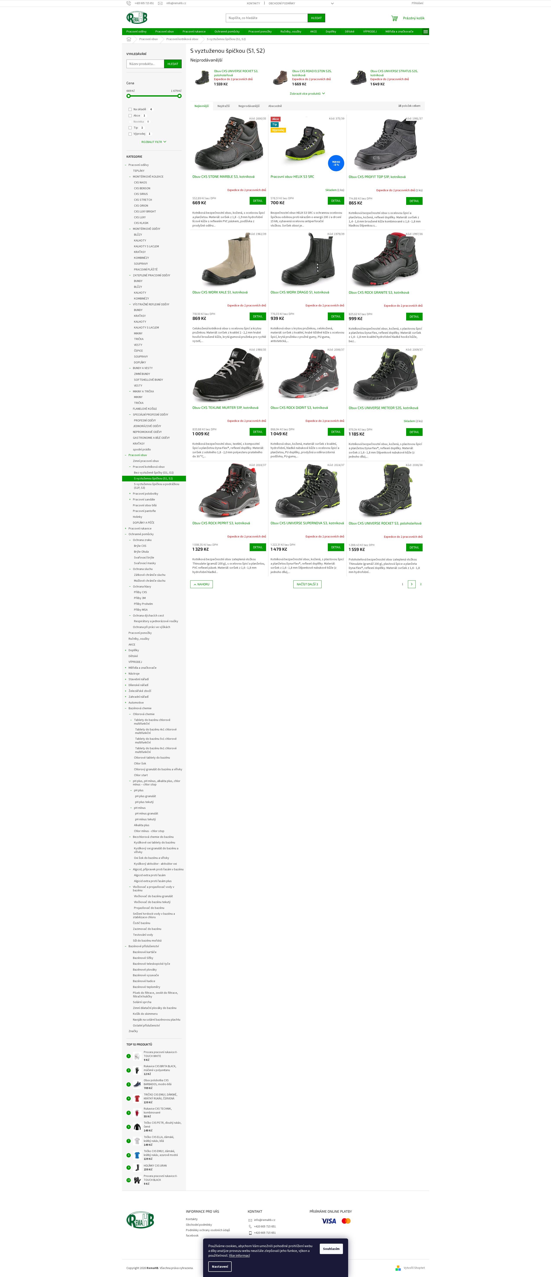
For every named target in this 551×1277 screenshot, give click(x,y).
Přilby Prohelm (143, 604)
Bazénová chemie (140, 708)
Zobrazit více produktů (305, 93)
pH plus (139, 790)
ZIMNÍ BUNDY (142, 374)
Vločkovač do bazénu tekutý (152, 902)
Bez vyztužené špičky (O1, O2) (154, 473)
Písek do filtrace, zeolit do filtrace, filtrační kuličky (155, 995)
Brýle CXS (140, 546)
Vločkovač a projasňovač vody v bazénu (153, 889)
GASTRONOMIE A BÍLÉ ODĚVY (151, 438)
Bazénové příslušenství (144, 946)
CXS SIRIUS (141, 194)
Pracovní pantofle (144, 511)
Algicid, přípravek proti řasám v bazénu (158, 869)
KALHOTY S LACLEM (146, 246)
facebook (192, 1235)
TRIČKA (139, 339)
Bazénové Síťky (143, 958)
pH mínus (140, 808)
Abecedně (275, 106)
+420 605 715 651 (265, 1226)
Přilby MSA (141, 610)
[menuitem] (136, 31)
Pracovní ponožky (140, 633)
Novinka (141, 122)
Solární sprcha (142, 1002)
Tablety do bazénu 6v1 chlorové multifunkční (156, 750)
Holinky (137, 517)
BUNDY (138, 281)
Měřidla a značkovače (143, 668)
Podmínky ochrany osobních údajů (208, 1230)
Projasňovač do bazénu (149, 908)
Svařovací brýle (144, 557)
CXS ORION (141, 206)
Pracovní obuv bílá (145, 505)
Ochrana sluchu (143, 569)
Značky (133, 1031)
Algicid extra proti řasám (150, 875)
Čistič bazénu (141, 923)
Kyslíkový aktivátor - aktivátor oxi (155, 864)
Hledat (316, 18)
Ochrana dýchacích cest (148, 615)
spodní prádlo (142, 449)
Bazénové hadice (144, 981)
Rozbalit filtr (152, 142)
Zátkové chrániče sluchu (149, 575)
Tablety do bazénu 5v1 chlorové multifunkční (156, 741)
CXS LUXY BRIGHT (145, 211)
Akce (139, 115)
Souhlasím (331, 1248)
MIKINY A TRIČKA (143, 391)
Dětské (133, 656)
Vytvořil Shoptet (414, 1268)
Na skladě (143, 109)
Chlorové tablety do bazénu (152, 758)
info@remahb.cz (264, 1220)
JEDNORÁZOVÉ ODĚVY (147, 426)
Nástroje (134, 674)
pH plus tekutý (144, 802)
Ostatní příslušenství (146, 1025)
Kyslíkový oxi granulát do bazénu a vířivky (156, 850)
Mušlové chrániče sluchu (149, 581)
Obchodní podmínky (282, 3)
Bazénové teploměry (146, 987)
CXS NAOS (140, 182)
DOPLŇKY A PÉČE (143, 523)
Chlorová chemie (144, 714)
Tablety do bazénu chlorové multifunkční (152, 722)
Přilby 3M (140, 598)
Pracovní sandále (144, 499)
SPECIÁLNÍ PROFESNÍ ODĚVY (150, 415)
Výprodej (142, 134)
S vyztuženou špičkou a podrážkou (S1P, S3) (156, 486)
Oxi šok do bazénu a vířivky (151, 858)
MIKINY (138, 333)
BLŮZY (138, 235)
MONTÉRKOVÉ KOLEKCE (148, 177)
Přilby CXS (140, 592)
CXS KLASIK (141, 223)
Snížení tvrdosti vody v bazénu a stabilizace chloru (154, 916)
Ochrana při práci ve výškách (151, 627)
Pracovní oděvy (139, 165)
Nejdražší (224, 106)
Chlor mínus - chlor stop (149, 831)
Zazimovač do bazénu (147, 929)
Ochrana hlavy (142, 586)
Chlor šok (140, 763)
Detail (258, 200)
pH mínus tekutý (145, 819)
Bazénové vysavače (146, 975)
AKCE (132, 645)
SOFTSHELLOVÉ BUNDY (148, 380)
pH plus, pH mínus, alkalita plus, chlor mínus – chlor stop (156, 783)
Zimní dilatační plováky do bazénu (154, 1008)
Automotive (136, 703)
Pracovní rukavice (140, 528)
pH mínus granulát (146, 813)
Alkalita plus (141, 825)
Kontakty (253, 3)
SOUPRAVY (141, 264)
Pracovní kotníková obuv (149, 467)
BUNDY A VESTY (143, 368)
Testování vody (143, 935)
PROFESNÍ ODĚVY (145, 420)
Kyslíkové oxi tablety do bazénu (154, 842)
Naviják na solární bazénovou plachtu (156, 1020)
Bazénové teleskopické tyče (151, 964)
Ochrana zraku (142, 540)
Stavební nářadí (139, 679)
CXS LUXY (140, 217)
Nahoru (203, 584)
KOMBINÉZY (141, 258)
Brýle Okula (141, 552)
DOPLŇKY (140, 362)
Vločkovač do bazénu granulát (153, 896)
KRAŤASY (140, 252)
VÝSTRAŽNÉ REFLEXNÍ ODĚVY (151, 304)
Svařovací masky (145, 563)
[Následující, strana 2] (412, 584)
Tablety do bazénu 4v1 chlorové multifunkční (156, 731)
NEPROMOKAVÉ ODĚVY (147, 432)
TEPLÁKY (138, 171)
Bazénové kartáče (145, 952)
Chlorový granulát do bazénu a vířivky (158, 769)
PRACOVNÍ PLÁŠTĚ (146, 269)
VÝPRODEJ (135, 662)
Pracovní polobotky (145, 494)
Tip (138, 128)
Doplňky (134, 650)
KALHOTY (140, 240)
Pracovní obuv (138, 455)
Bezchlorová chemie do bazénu (153, 837)
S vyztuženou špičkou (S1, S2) (153, 478)
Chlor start (141, 775)
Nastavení (220, 1266)
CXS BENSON (142, 188)
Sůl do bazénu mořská (147, 941)
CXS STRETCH (143, 200)
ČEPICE (138, 351)
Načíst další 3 (307, 584)
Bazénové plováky (145, 970)
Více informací (239, 1255)
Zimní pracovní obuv (146, 461)
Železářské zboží (140, 691)
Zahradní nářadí (139, 697)
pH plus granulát (145, 796)
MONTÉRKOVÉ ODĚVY (146, 229)
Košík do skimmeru (145, 1014)
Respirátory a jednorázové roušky (156, 621)
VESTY (138, 345)
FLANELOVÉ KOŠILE (145, 409)
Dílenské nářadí (138, 685)
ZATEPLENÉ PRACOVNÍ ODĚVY (151, 275)
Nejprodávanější (249, 106)
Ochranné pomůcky (141, 534)
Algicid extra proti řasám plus (153, 881)
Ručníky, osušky (139, 639)
